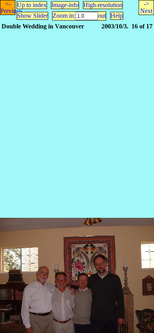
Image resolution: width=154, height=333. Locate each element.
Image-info (65, 5)
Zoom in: (64, 15)
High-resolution (102, 5)
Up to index (32, 5)
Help (117, 15)
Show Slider (32, 15)
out (102, 15)
